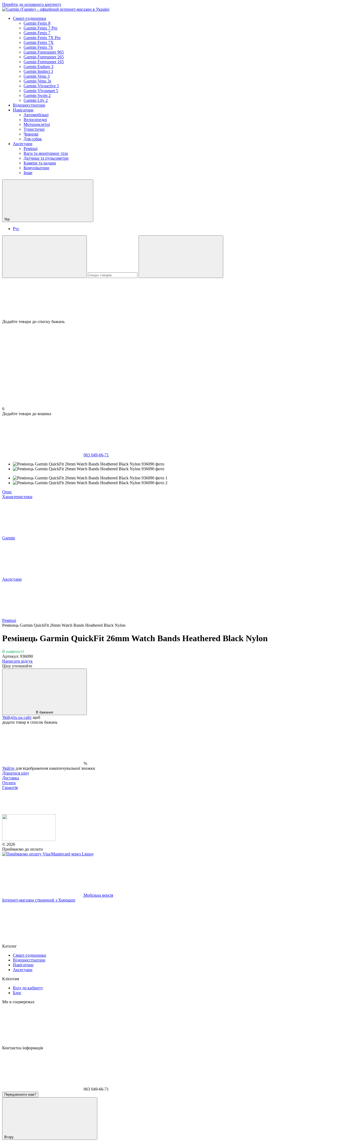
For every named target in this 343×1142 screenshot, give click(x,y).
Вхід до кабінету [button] (28, 988)
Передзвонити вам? (20, 1094)
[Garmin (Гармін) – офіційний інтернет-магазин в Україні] (29, 839)
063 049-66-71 (96, 455)
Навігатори (23, 110)
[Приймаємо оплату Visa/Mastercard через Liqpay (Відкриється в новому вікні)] (48, 854)
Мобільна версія (98, 895)
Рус (16, 228)
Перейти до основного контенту (31, 4)
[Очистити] (181, 256)
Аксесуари (22, 143)
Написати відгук (17, 661)
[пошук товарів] (44, 256)
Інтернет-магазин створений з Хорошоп (38, 900)
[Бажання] (171, 298)
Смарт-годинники (29, 18)
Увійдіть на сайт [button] (17, 717)
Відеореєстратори (29, 105)
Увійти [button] (8, 768)
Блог (17, 992)
